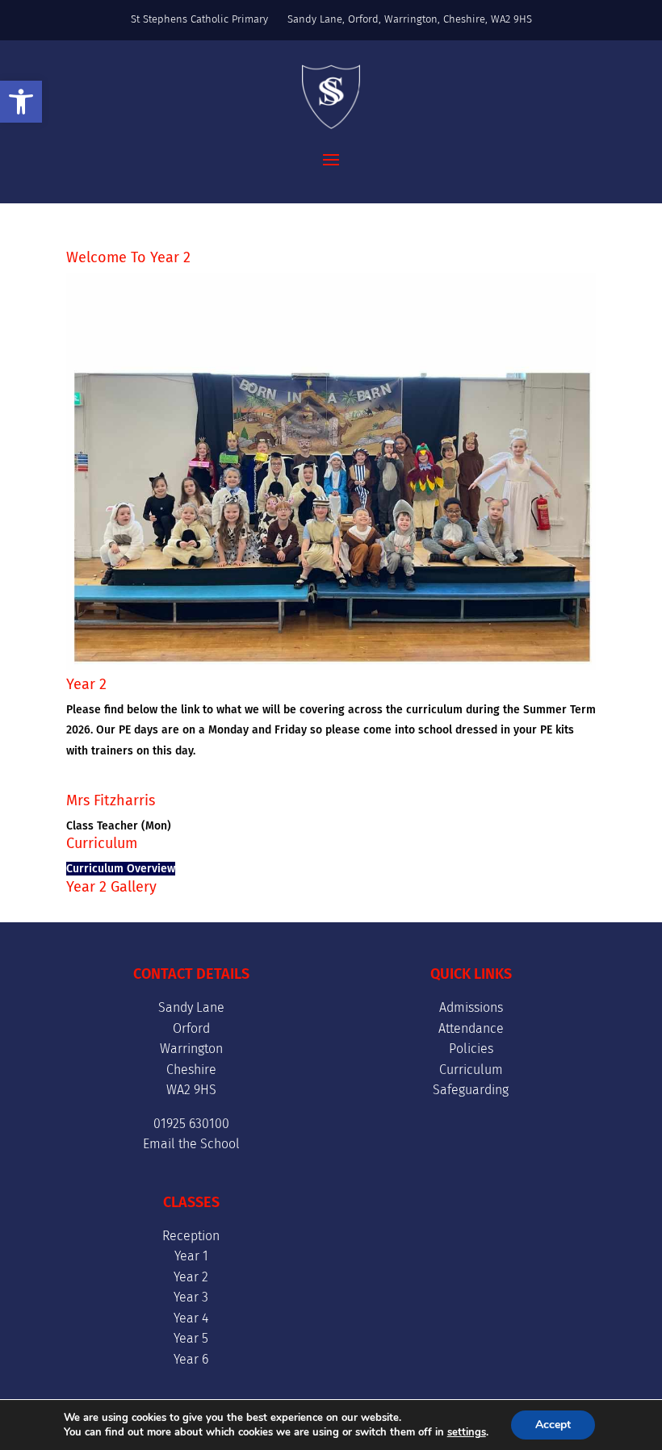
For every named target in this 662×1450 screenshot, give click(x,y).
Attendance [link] (471, 1028)
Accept (553, 1424)
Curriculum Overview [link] (120, 868)
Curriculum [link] (471, 1069)
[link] (21, 102)
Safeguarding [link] (471, 1089)
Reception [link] (191, 1235)
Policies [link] (471, 1048)
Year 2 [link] (191, 1277)
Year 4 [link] (191, 1318)
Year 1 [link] (191, 1256)
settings (466, 1432)
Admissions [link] (471, 1007)
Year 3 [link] (191, 1297)
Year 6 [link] (191, 1359)
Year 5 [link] (191, 1338)
